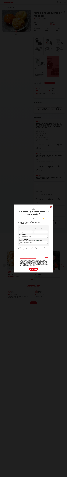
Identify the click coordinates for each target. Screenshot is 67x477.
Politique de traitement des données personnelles (34, 258)
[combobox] (26, 232)
